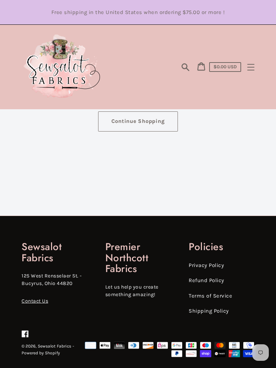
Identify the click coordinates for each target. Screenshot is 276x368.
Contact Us (35, 301)
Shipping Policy (209, 311)
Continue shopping (138, 121)
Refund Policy (206, 280)
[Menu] (251, 67)
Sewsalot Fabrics (54, 346)
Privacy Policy (206, 265)
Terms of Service (210, 296)
